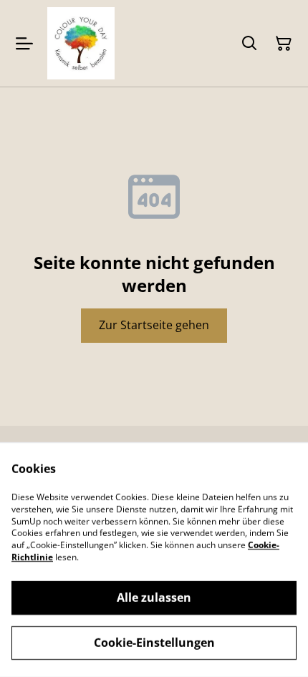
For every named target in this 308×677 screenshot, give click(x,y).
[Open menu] (24, 43)
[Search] (249, 43)
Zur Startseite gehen (154, 325)
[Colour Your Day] (81, 43)
